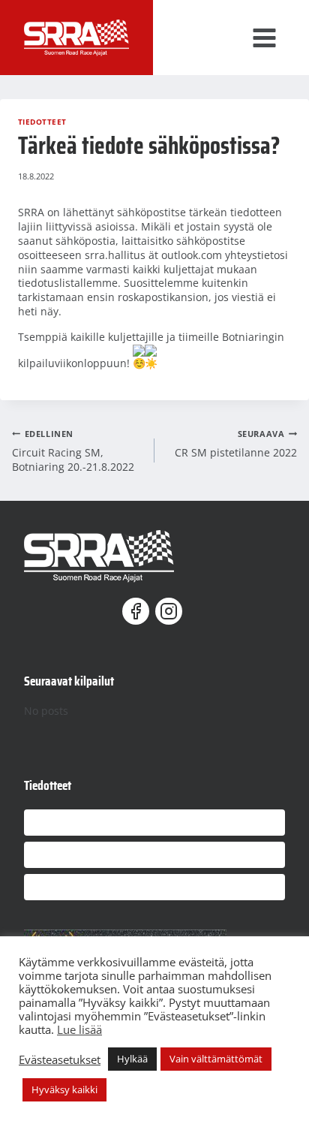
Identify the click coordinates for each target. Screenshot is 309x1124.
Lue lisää (79, 1029)
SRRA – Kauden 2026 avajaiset (90, 816)
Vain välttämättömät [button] (216, 1058)
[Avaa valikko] (277, 37)
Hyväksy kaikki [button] (65, 1089)
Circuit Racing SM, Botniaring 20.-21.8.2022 (73, 451)
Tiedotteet (42, 122)
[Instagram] (171, 611)
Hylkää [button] (132, 1058)
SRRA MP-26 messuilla (73, 881)
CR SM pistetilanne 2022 (236, 444)
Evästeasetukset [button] (59, 1059)
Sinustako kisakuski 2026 (79, 848)
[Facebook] (138, 611)
